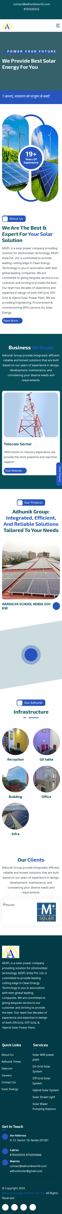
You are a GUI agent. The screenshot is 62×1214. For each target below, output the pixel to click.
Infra (15, 834)
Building (15, 796)
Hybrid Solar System (46, 1090)
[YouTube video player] (31, 654)
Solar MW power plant (43, 1057)
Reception (15, 759)
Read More (10, 321)
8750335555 (31, 9)
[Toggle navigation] (58, 25)
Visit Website (13, 470)
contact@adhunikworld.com (31, 4)
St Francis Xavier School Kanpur (21, 606)
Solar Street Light (44, 1097)
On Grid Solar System (41, 1069)
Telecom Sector (18, 444)
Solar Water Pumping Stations (44, 1106)
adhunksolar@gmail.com (26, 1171)
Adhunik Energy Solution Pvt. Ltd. (23, 1193)
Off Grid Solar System (41, 1080)
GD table (46, 759)
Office (46, 796)
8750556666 (34, 1155)
